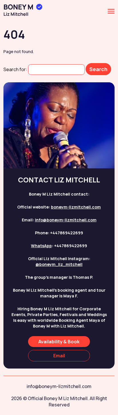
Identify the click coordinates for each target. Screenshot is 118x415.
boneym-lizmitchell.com (76, 207)
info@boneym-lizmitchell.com (66, 220)
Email (59, 355)
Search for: (15, 69)
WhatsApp (41, 245)
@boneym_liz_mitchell (59, 264)
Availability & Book (59, 341)
